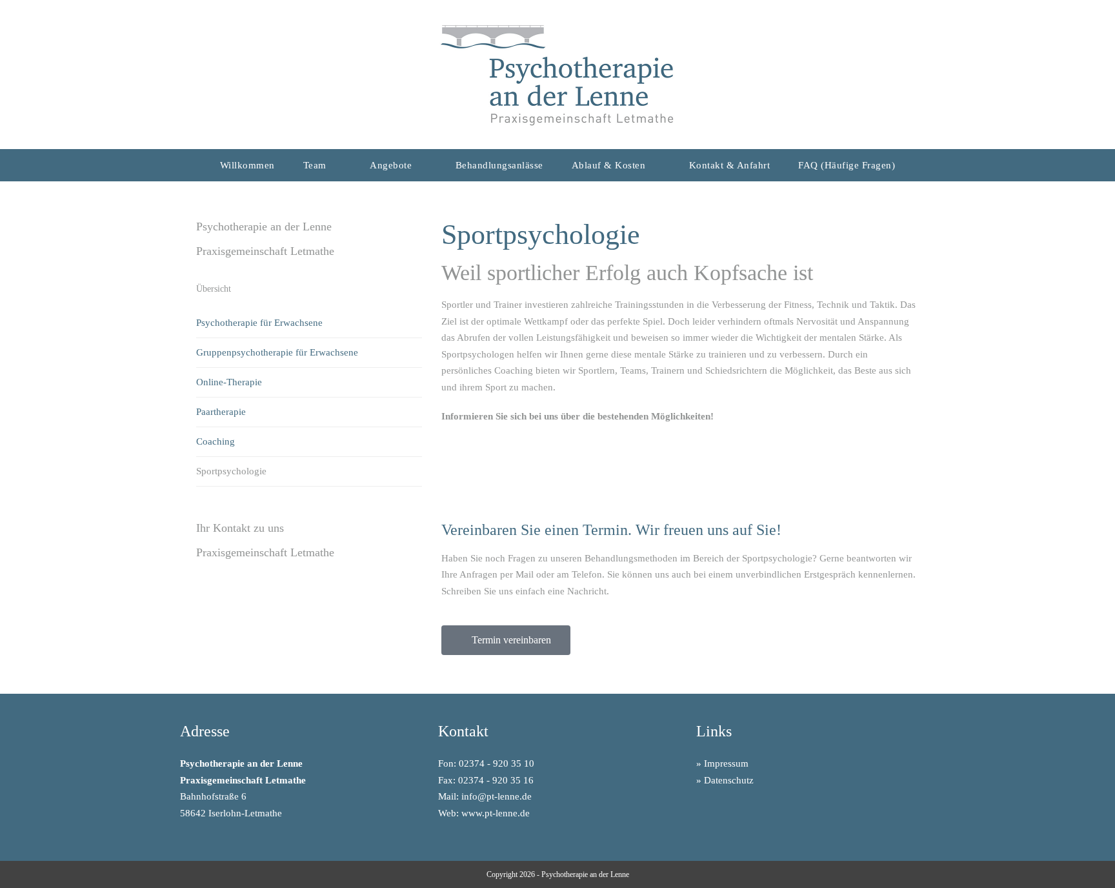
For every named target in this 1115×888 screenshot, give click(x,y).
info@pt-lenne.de (496, 796)
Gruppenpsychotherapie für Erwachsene (277, 352)
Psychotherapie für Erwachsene (259, 323)
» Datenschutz (725, 780)
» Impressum (722, 763)
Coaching (215, 441)
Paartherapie (221, 412)
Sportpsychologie (231, 471)
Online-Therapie (229, 382)
